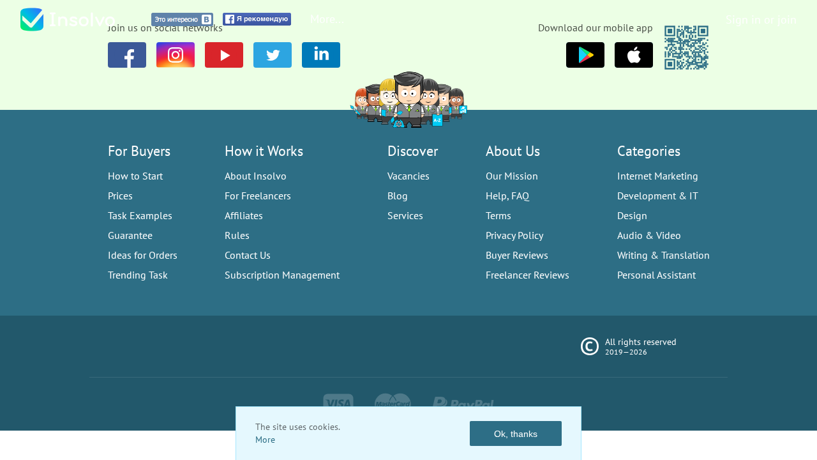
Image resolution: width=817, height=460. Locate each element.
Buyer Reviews (517, 255)
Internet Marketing (657, 175)
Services (405, 215)
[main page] (81, 19)
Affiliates (244, 215)
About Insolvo (256, 175)
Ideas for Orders (142, 255)
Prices (120, 195)
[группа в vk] (175, 55)
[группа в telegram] (272, 55)
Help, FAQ (507, 195)
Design (632, 215)
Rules (237, 235)
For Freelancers (258, 195)
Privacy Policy (514, 235)
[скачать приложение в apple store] (585, 55)
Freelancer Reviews (527, 274)
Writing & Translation (663, 255)
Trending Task (138, 274)
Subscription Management (282, 274)
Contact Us (248, 255)
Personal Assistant (656, 274)
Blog (397, 195)
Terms (498, 215)
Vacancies (408, 175)
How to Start (135, 175)
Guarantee (130, 235)
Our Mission (512, 175)
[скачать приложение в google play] (634, 55)
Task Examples (140, 215)
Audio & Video (649, 235)
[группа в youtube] (321, 55)
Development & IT (657, 195)
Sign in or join (761, 19)
